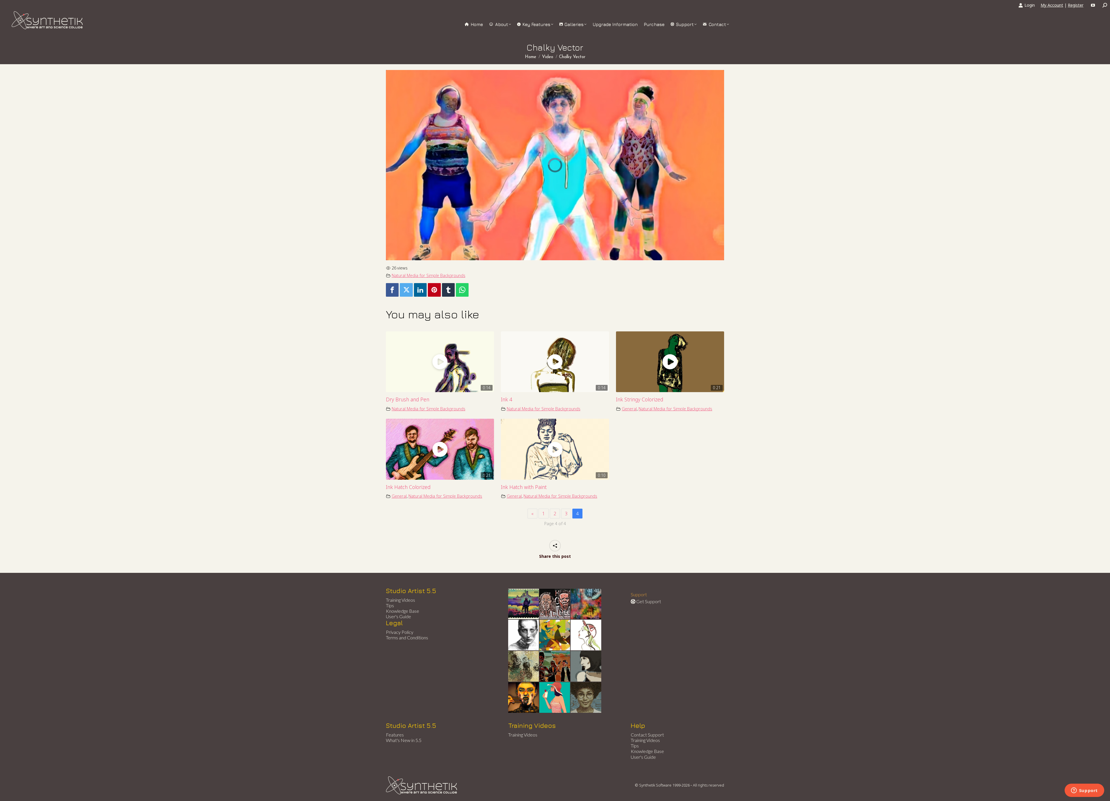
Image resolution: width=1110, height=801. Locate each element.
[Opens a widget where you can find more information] (1084, 791)
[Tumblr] (448, 290)
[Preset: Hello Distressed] (555, 604)
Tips (390, 605)
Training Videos (400, 600)
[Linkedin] (420, 290)
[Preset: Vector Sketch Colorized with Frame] (523, 697)
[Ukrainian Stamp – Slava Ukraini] (523, 604)
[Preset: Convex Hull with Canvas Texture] (586, 666)
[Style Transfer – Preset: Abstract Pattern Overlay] (555, 666)
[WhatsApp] (462, 290)
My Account (1052, 5)
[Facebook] (392, 290)
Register (1075, 5)
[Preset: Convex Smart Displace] (586, 604)
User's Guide (398, 616)
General (629, 408)
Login (1029, 5)
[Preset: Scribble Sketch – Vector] (523, 635)
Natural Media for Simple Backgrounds (428, 275)
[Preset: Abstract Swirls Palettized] (523, 666)
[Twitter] (406, 290)
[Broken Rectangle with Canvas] (555, 635)
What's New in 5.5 (403, 740)
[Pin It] (434, 290)
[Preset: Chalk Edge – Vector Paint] (586, 635)
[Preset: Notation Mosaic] (586, 697)
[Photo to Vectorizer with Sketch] (555, 697)
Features (395, 734)
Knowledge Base (402, 611)
